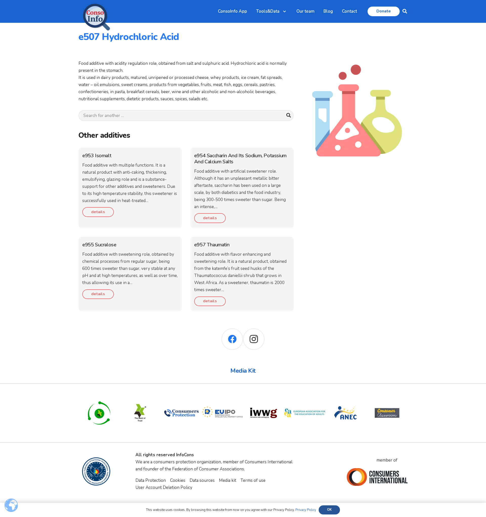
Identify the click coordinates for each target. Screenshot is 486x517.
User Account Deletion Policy (163, 487)
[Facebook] (232, 339)
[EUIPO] (222, 396)
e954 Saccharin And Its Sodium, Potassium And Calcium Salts (240, 158)
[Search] (289, 116)
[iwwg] (263, 396)
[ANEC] (346, 396)
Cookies (177, 480)
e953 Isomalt (96, 155)
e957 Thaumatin (211, 244)
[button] (405, 11)
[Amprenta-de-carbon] (99, 396)
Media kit (227, 480)
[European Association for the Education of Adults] (305, 396)
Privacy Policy (305, 510)
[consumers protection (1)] (181, 396)
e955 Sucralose (99, 244)
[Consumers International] (377, 477)
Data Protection (150, 480)
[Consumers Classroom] (387, 396)
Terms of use (253, 480)
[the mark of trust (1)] (140, 396)
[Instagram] (254, 339)
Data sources (202, 480)
